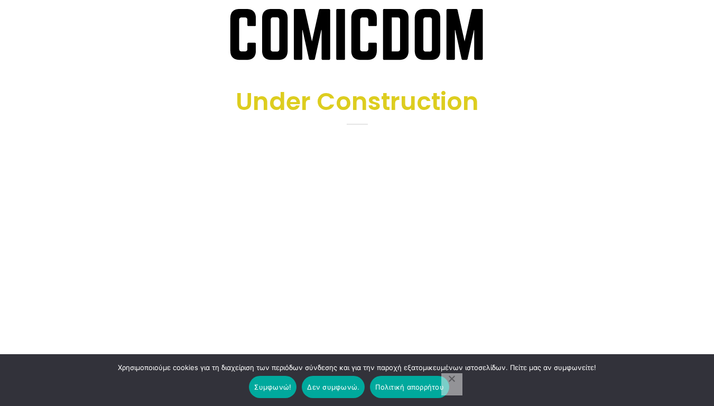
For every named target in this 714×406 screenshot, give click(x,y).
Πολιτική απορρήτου (409, 387)
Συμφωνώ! (272, 387)
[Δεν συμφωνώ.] (451, 384)
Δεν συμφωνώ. (333, 387)
